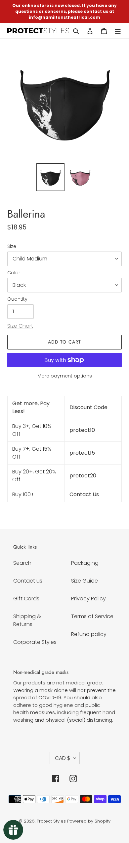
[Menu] (118, 30)
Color (13, 272)
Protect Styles (51, 821)
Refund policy (89, 634)
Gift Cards (26, 598)
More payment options (64, 376)
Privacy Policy (88, 598)
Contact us (27, 581)
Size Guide (84, 581)
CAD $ (62, 758)
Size (11, 246)
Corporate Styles (35, 642)
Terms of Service (92, 616)
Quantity (17, 299)
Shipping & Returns (27, 620)
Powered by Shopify (88, 821)
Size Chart (20, 326)
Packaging (85, 563)
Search (22, 563)
